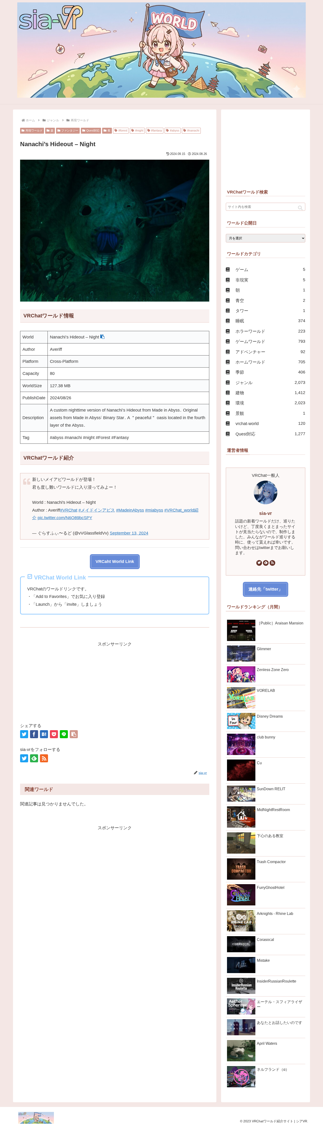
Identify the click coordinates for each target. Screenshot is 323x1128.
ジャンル (270, 382)
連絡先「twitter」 (266, 589)
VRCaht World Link (115, 561)
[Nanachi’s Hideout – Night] (44, 734)
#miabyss (154, 510)
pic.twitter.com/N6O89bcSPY (65, 517)
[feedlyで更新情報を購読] (34, 758)
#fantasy (156, 130)
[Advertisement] (114, 681)
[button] (102, 337)
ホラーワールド (270, 331)
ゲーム (270, 269)
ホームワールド (270, 362)
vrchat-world (270, 423)
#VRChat (68, 510)
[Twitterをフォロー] (24, 758)
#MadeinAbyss (130, 510)
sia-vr (265, 513)
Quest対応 (93, 130)
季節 (270, 372)
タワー (270, 310)
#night (139, 130)
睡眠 (270, 320)
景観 (270, 413)
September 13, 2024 (129, 533)
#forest (122, 130)
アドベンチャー (270, 351)
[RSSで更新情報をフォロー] (44, 758)
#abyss (174, 130)
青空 (270, 300)
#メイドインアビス (97, 510)
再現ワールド (34, 130)
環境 (270, 402)
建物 (270, 392)
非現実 (270, 279)
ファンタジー (69, 130)
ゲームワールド (270, 341)
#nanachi (193, 130)
